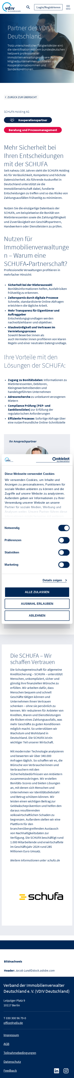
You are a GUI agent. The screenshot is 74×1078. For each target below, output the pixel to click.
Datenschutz (12, 1061)
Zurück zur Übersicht (22, 97)
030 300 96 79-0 (16, 1018)
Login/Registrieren (48, 7)
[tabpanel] (37, 48)
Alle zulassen (37, 592)
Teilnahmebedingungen (20, 1053)
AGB (6, 1044)
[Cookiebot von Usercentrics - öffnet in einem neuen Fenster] (52, 459)
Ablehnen (37, 615)
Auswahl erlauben (37, 603)
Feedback (10, 1070)
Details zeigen (52, 580)
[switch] (63, 540)
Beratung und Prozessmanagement (33, 130)
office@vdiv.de (13, 1023)
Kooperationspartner (32, 120)
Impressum (11, 1035)
